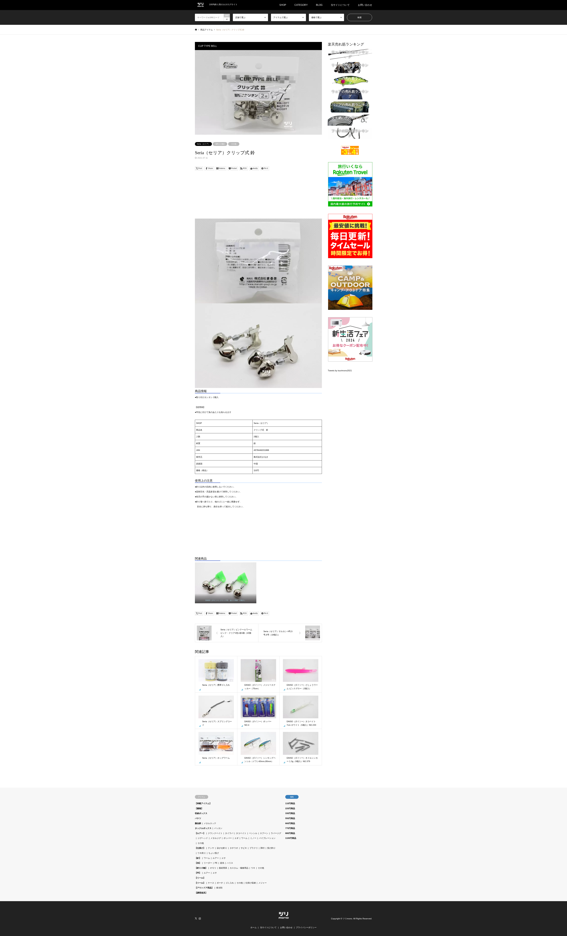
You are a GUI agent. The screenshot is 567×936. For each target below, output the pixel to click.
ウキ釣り (202, 853)
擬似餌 (198, 823)
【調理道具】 (201, 893)
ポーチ (220, 883)
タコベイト (241, 833)
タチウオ (234, 848)
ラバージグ (276, 833)
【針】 (198, 858)
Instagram (200, 918)
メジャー (262, 883)
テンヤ (211, 848)
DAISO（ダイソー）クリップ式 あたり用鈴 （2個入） (225, 600)
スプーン (264, 833)
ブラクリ (254, 848)
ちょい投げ (213, 853)
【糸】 (198, 863)
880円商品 (290, 833)
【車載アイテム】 (203, 803)
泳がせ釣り (222, 848)
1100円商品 (290, 838)
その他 (233, 144)
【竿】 (198, 873)
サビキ (244, 848)
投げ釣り (271, 848)
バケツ (198, 818)
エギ (236, 838)
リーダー (208, 863)
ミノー (253, 838)
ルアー (216, 858)
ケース (211, 883)
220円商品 (290, 808)
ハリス (230, 863)
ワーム (244, 838)
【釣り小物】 (220, 144)
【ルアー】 (200, 833)
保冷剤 (219, 888)
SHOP (282, 5)
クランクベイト (215, 833)
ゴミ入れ (230, 883)
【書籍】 (199, 808)
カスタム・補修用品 (239, 868)
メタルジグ (216, 838)
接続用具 (223, 868)
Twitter (196, 918)
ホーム (253, 927)
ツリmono (347, 918)
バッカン (218, 828)
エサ (223, 858)
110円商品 (290, 803)
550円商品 (290, 818)
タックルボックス (203, 828)
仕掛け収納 (250, 883)
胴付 (262, 848)
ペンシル (253, 833)
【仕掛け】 (200, 848)
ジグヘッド (203, 838)
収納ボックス (201, 813)
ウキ (253, 868)
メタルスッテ (210, 823)
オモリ (213, 868)
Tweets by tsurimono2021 (340, 370)
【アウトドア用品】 (204, 888)
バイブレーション (267, 838)
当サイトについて (340, 5)
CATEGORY (301, 5)
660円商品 (290, 823)
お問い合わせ (365, 5)
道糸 (222, 863)
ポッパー (228, 838)
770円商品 (290, 828)
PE (216, 863)
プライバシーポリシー (306, 927)
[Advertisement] (258, 198)
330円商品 (290, 813)
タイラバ (229, 833)
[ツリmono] (283, 920)
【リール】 (200, 878)
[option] (258, 92)
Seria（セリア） (203, 144)
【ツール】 (200, 883)
